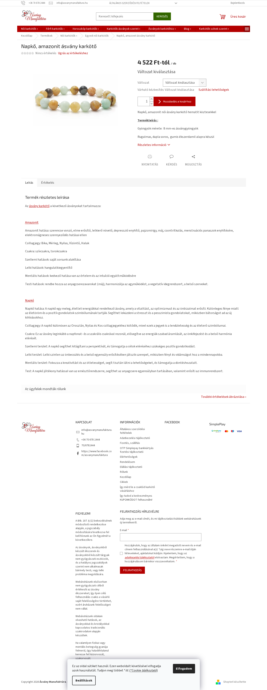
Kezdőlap (125, 477)
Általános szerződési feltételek (129, 3)
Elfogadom (184, 668)
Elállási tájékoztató (131, 467)
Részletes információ (152, 145)
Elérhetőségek (129, 457)
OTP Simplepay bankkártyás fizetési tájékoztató (137, 450)
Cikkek (124, 482)
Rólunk (124, 472)
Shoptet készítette (234, 682)
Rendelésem (127, 462)
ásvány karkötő (39, 206)
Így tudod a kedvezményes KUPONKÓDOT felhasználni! (136, 498)
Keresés (162, 16)
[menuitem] (29, 29)
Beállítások (83, 680)
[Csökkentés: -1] (152, 103)
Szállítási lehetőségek (214, 90)
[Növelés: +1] (152, 99)
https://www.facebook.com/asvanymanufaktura (96, 453)
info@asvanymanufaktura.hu (96, 432)
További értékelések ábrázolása (222, 397)
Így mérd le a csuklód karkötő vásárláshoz (137, 489)
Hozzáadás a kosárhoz (177, 101)
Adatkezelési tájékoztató (135, 438)
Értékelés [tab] (47, 183)
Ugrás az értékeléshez (73, 53)
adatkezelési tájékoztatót (139, 558)
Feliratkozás (132, 570)
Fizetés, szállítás (130, 443)
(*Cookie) (143, 670)
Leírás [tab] (29, 183)
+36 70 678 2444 (90, 440)
